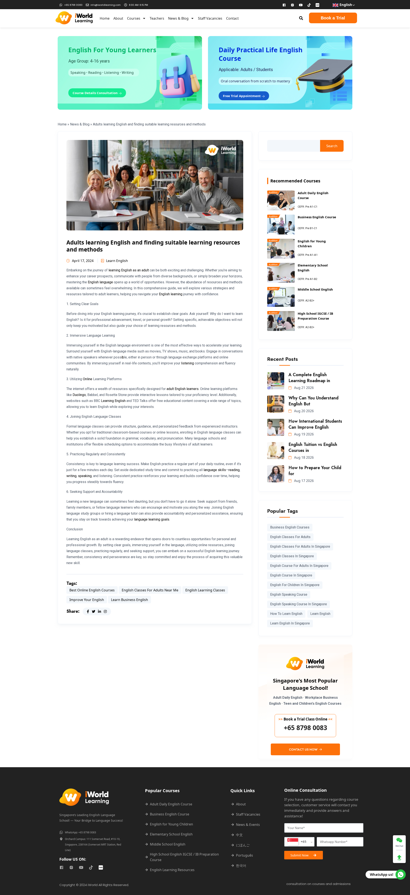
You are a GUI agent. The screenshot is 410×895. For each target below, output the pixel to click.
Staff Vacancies (210, 18)
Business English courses (289, 527)
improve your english (86, 599)
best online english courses (92, 590)
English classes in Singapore (292, 556)
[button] (301, 18)
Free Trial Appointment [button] (242, 96)
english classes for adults (290, 537)
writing (71, 476)
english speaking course (288, 594)
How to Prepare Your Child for (314, 471)
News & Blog (178, 18)
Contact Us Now (303, 749)
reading (234, 470)
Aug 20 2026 (303, 411)
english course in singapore (291, 575)
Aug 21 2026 (303, 387)
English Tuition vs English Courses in (312, 447)
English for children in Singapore (294, 585)
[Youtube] (301, 5)
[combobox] (299, 842)
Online (87, 379)
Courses (133, 18)
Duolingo (79, 395)
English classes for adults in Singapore (300, 546)
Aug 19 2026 (303, 434)
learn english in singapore (290, 623)
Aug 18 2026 (303, 457)
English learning (170, 294)
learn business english (129, 599)
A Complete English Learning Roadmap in (309, 378)
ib (122, 357)
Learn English (117, 260)
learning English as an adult (128, 270)
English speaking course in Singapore (298, 604)
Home (105, 18)
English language (100, 282)
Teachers (157, 18)
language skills (215, 470)
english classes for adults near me (150, 590)
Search (331, 146)
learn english (320, 614)
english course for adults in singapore (299, 566)
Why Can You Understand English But (313, 401)
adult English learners (183, 389)
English (345, 4)
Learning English (113, 401)
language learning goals (151, 519)
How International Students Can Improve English (315, 424)
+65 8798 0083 (305, 728)
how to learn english (286, 614)
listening (187, 363)
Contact (232, 18)
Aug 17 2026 (303, 480)
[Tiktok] (309, 5)
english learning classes (205, 590)
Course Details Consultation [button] (96, 93)
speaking (85, 476)
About (118, 18)
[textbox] (296, 841)
